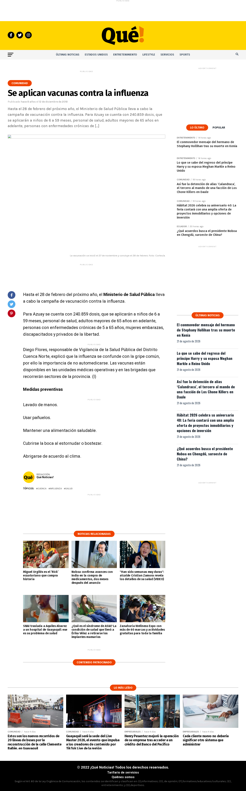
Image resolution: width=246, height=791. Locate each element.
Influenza (56, 488)
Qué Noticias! (45, 477)
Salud (69, 488)
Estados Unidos (96, 54)
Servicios (167, 54)
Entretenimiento (125, 54)
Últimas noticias (67, 54)
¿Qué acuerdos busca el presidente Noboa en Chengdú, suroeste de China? (205, 454)
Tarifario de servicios (123, 772)
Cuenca (42, 488)
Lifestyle (148, 54)
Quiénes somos (123, 777)
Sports (185, 54)
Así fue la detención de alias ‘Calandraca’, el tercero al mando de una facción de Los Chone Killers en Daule (206, 389)
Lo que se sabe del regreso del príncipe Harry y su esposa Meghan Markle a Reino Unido (204, 358)
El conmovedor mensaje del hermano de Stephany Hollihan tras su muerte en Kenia (206, 330)
